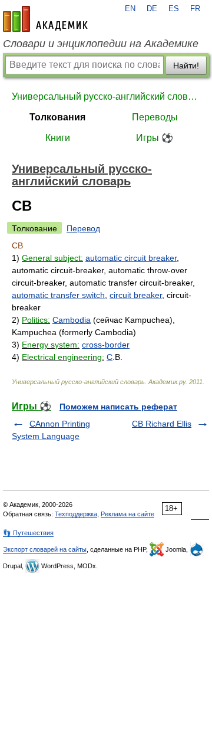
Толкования (57, 117)
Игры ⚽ (154, 138)
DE (152, 9)
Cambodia (71, 320)
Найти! (186, 65)
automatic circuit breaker (131, 258)
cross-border (106, 344)
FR (195, 9)
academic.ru (45, 19)
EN (130, 9)
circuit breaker (136, 295)
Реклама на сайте (127, 513)
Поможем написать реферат (118, 406)
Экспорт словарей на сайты (45, 549)
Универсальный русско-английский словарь (106, 96)
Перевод (83, 228)
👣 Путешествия (28, 532)
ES (173, 9)
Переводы (155, 117)
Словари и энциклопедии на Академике (100, 44)
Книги (57, 138)
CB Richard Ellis (161, 423)
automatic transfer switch (58, 295)
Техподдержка (76, 513)
